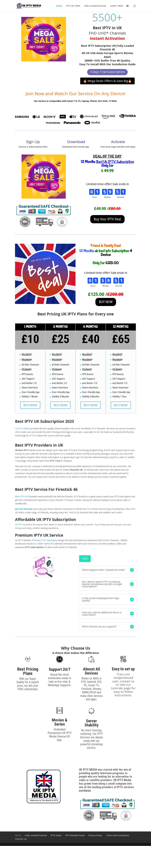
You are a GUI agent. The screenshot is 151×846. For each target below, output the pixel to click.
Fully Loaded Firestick (95, 6)
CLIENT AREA (116, 6)
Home (59, 6)
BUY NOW (106, 302)
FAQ (85, 559)
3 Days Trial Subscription (107, 72)
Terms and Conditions (117, 835)
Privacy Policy (95, 835)
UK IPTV (19, 524)
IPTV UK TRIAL (73, 6)
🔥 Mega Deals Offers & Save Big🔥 (107, 81)
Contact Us (21, 838)
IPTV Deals (56, 835)
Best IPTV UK (21, 496)
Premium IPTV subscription (45, 540)
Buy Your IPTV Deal (107, 219)
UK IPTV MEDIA (22, 428)
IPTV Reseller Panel (75, 835)
